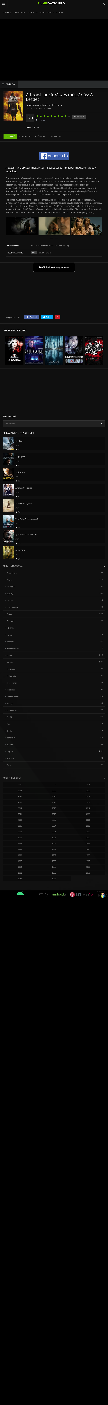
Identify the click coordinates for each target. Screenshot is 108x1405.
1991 (88, 849)
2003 (88, 826)
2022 (54, 791)
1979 (88, 873)
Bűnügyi (10, 594)
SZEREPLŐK (25, 136)
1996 (20, 843)
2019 (54, 796)
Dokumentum (12, 607)
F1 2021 (10, 628)
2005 (20, 826)
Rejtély (10, 703)
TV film (10, 745)
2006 (88, 820)
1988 (88, 855)
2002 (20, 832)
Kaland (10, 662)
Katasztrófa (11, 676)
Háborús (10, 642)
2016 (54, 802)
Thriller (36, 127)
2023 (20, 791)
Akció (9, 580)
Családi (10, 600)
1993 (20, 849)
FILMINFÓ (10, 136)
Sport (9, 724)
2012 (88, 808)
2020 (20, 796)
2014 (20, 808)
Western (10, 758)
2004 (54, 826)
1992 (54, 849)
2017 (20, 802)
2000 (88, 832)
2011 (20, 814)
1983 (54, 867)
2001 (54, 832)
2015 (88, 802)
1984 (20, 867)
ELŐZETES (40, 136)
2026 (20, 785)
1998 (54, 838)
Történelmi (11, 738)
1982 (88, 867)
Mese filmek (12, 683)
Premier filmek (13, 697)
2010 (54, 814)
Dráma (9, 614)
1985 (88, 861)
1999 (20, 838)
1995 (54, 843)
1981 (20, 873)
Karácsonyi (11, 669)
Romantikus (12, 710)
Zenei (9, 765)
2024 (88, 785)
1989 (54, 855)
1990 (20, 855)
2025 (54, 785)
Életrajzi (10, 621)
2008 (20, 820)
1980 (54, 873)
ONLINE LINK (56, 136)
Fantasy (10, 635)
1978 (20, 879)
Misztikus (11, 690)
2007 (54, 820)
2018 (88, 796)
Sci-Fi (9, 717)
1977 (54, 879)
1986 (54, 861)
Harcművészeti (13, 649)
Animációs (11, 587)
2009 (88, 814)
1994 (88, 843)
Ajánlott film (12, 573)
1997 (88, 838)
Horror (28, 127)
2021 (88, 791)
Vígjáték (10, 751)
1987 (20, 861)
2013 (54, 808)
